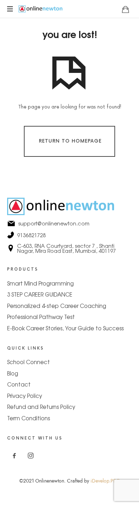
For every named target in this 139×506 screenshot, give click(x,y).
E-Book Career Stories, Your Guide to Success (65, 328)
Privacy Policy (24, 395)
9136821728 (69, 235)
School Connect (28, 362)
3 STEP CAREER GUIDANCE (39, 294)
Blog (12, 373)
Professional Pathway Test (41, 316)
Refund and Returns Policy (41, 406)
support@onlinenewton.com (69, 223)
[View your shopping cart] (125, 9)
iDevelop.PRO (105, 481)
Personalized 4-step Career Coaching (56, 305)
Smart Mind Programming (40, 283)
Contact (19, 384)
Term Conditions (28, 418)
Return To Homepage (70, 141)
